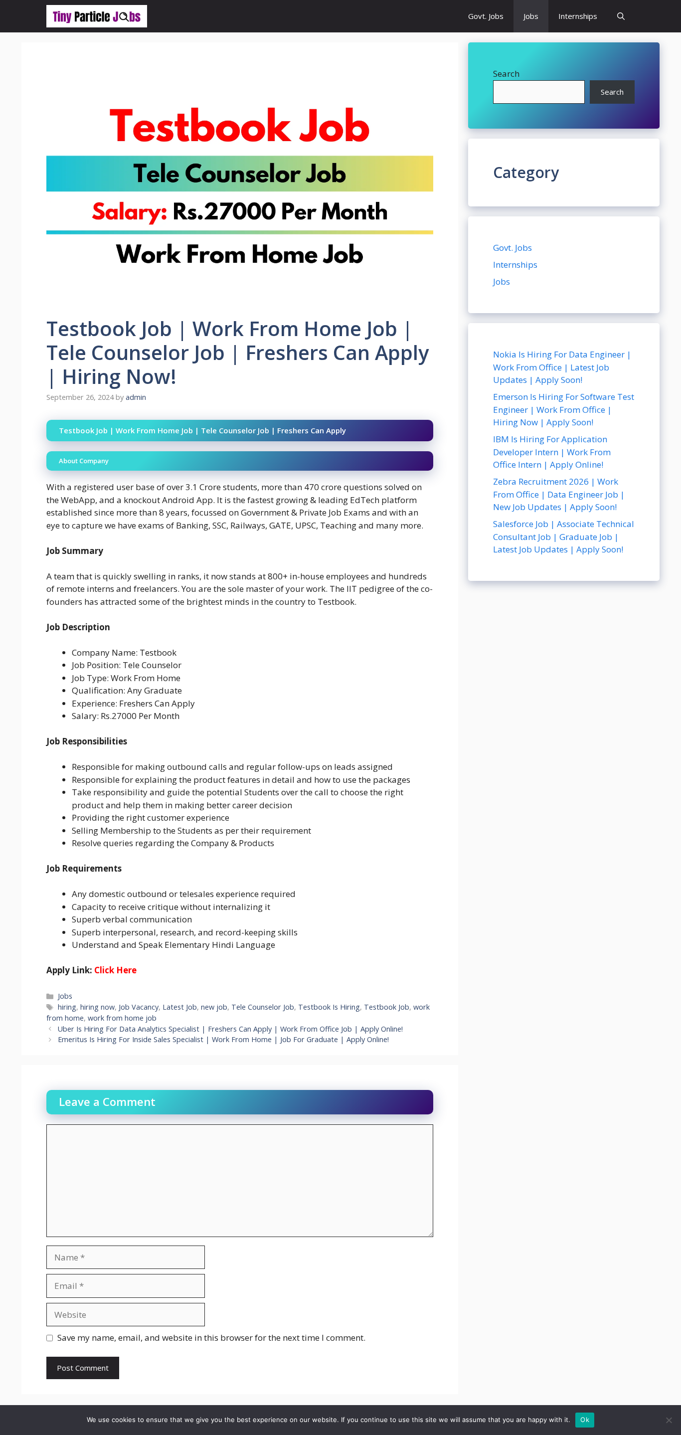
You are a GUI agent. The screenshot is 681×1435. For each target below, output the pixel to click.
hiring (67, 1007)
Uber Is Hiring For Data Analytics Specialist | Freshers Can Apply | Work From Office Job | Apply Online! (230, 1029)
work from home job (122, 1018)
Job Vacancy (139, 1007)
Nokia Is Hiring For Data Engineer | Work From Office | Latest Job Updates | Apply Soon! (562, 367)
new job (214, 1007)
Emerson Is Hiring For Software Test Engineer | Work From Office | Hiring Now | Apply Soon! (563, 409)
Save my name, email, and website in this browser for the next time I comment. (211, 1337)
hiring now (97, 1007)
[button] (621, 16)
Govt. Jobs (486, 16)
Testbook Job (386, 1007)
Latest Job (180, 1007)
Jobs (530, 16)
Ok (584, 1420)
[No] (669, 1420)
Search (506, 73)
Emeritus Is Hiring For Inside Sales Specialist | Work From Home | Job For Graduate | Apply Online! (223, 1039)
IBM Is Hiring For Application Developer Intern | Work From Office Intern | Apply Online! (552, 451)
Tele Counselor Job (262, 1007)
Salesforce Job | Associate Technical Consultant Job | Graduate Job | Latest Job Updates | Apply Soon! (563, 536)
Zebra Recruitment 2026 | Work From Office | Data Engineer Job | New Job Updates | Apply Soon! (559, 494)
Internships (577, 16)
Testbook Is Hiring (329, 1007)
